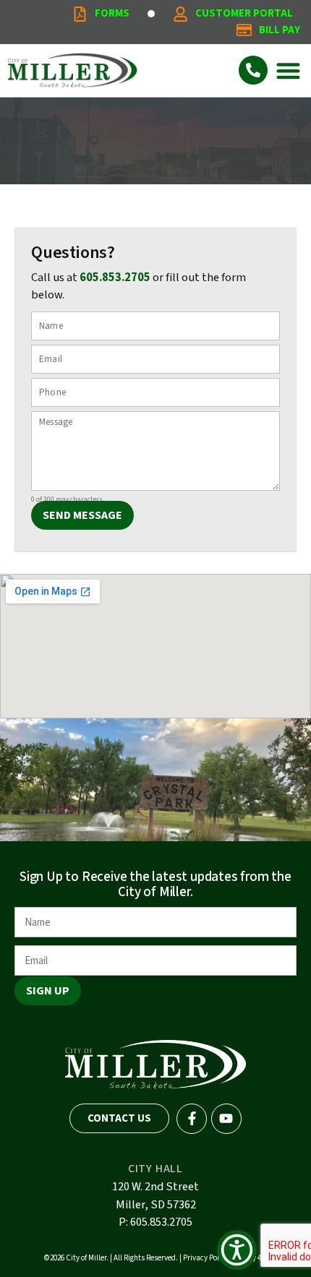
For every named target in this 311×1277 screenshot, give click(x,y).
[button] (289, 70)
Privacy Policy (206, 1257)
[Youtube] (226, 1119)
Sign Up (47, 991)
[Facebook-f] (191, 1119)
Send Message (82, 515)
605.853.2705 (115, 277)
